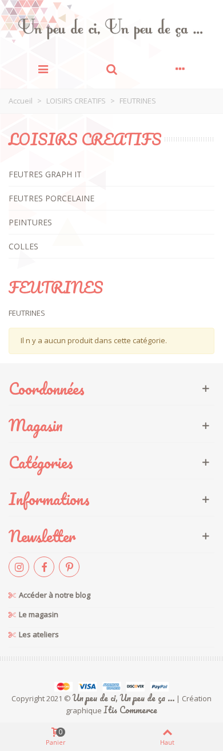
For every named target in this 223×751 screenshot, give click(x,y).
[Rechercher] (111, 68)
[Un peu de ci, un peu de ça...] (111, 28)
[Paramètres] (180, 68)
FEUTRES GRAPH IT (45, 174)
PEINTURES (30, 222)
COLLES (23, 246)
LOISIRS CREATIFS (85, 139)
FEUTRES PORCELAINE (51, 198)
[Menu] (43, 68)
